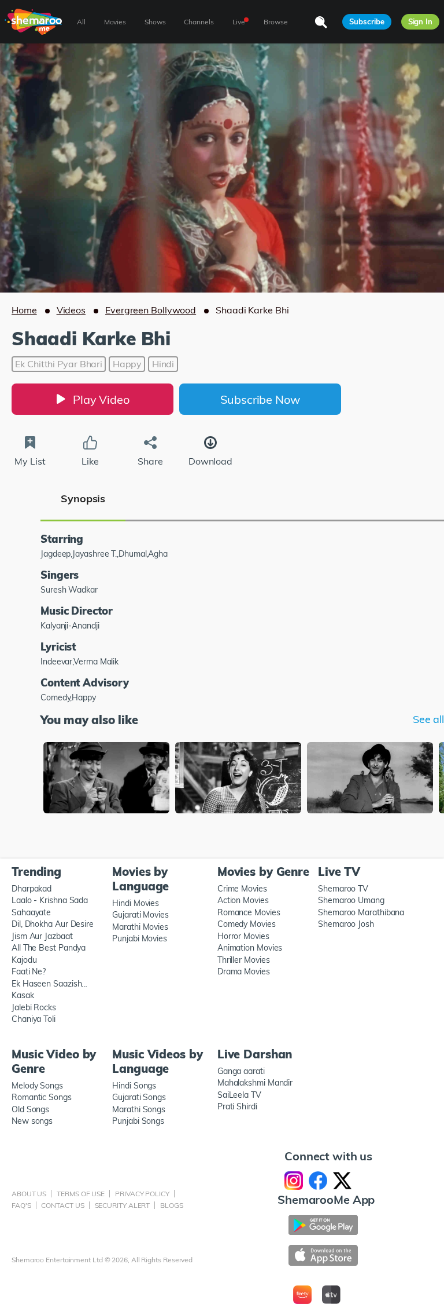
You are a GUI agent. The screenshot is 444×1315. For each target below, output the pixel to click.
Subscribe (366, 21)
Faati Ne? (29, 971)
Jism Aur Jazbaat (42, 936)
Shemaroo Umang (351, 900)
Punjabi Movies (139, 938)
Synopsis (83, 498)
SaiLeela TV (239, 1095)
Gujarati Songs (139, 1097)
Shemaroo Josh (346, 924)
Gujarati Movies (140, 914)
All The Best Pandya (49, 948)
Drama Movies (243, 971)
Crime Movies (242, 888)
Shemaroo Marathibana (361, 912)
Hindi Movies (135, 903)
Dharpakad (31, 888)
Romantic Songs (42, 1097)
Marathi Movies (140, 927)
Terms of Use (81, 1193)
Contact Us (62, 1205)
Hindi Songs (134, 1085)
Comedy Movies (246, 924)
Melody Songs (37, 1085)
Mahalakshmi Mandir (255, 1082)
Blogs (171, 1205)
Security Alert (122, 1205)
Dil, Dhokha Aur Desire (53, 924)
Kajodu (24, 960)
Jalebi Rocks (34, 1007)
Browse (275, 21)
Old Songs (30, 1109)
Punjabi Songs (138, 1121)
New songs (32, 1121)
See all (428, 719)
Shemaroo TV (343, 888)
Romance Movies (248, 912)
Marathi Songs (138, 1109)
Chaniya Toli (34, 1019)
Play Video (101, 399)
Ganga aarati (241, 1071)
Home (24, 310)
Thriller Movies (243, 960)
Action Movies (243, 900)
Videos (71, 310)
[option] (106, 779)
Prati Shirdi (237, 1106)
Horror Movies (243, 936)
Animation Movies (250, 948)
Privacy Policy (142, 1193)
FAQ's (21, 1205)
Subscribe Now (260, 399)
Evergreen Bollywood (150, 310)
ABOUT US (29, 1193)
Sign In (420, 21)
